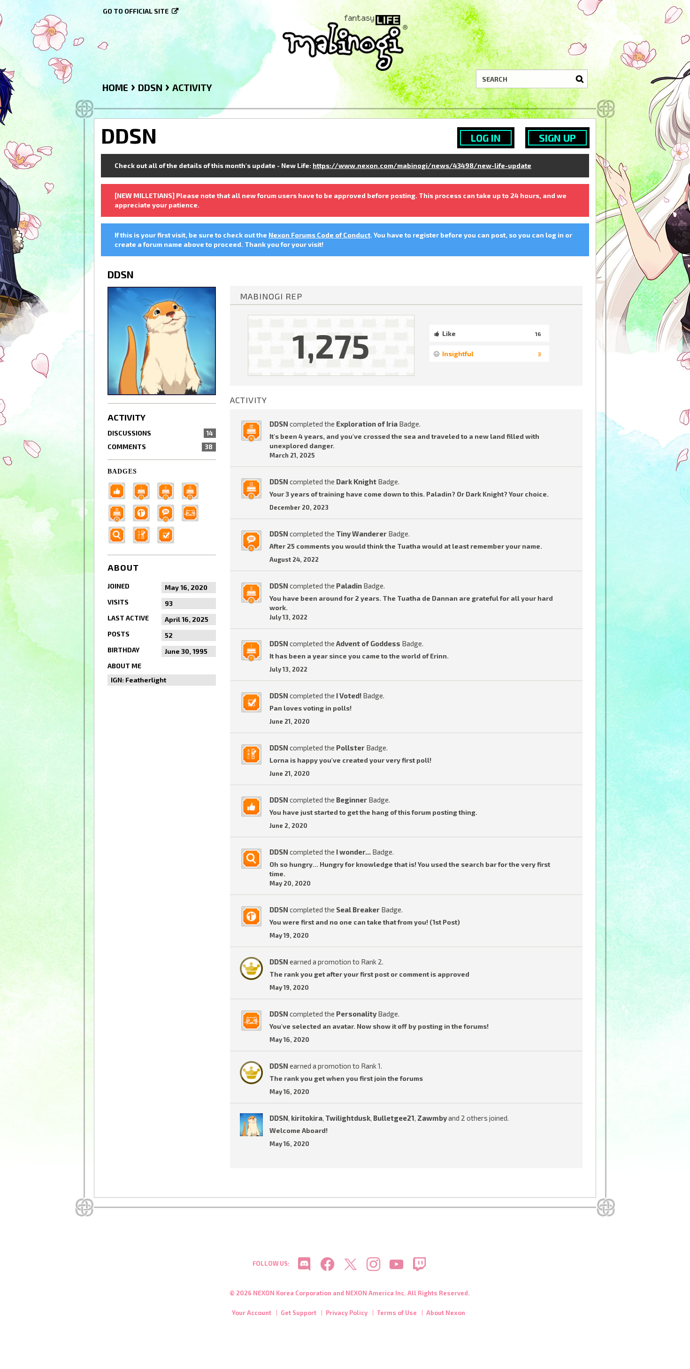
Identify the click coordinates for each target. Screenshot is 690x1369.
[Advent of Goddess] (144, 490)
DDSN (278, 424)
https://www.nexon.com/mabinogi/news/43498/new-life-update (422, 165)
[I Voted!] (168, 534)
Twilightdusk (347, 1118)
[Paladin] (168, 490)
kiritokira (306, 1118)
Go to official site (136, 11)
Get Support (298, 1312)
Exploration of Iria (367, 424)
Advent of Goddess (368, 643)
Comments (160, 447)
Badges (122, 471)
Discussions (160, 433)
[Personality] (193, 512)
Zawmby (432, 1118)
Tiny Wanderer (361, 533)
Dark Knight (356, 481)
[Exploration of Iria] (119, 512)
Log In (486, 138)
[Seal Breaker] (144, 512)
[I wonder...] (119, 534)
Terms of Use (397, 1312)
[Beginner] (119, 490)
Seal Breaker (358, 909)
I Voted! (348, 695)
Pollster (350, 747)
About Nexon (445, 1312)
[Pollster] (144, 534)
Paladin (349, 585)
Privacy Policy (347, 1312)
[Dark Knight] (193, 490)
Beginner (351, 799)
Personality (356, 1014)
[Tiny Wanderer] (168, 512)
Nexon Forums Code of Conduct (319, 235)
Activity (126, 417)
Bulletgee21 (393, 1118)
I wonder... (353, 852)
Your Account (251, 1312)
